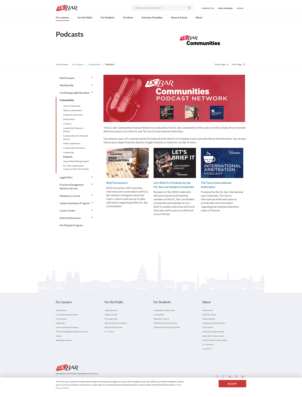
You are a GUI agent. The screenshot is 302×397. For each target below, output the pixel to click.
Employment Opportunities (213, 331)
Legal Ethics (66, 177)
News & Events (179, 17)
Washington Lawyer (64, 340)
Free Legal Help (111, 319)
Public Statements (71, 143)
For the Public (85, 17)
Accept (232, 383)
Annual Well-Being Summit (76, 161)
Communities (94, 64)
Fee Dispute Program (71, 225)
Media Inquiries (208, 319)
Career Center (67, 210)
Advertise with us (209, 314)
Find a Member (225, 8)
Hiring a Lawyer (111, 314)
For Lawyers (62, 17)
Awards (59, 336)
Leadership (68, 152)
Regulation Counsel (161, 319)
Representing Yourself (113, 327)
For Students (108, 17)
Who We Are (207, 310)
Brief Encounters (117, 182)
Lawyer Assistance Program (75, 203)
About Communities (72, 110)
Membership (66, 85)
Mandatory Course (70, 195)
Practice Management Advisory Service (72, 331)
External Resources (70, 217)
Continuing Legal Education (74, 92)
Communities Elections (74, 148)
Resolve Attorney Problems (116, 323)
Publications (69, 119)
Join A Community (71, 106)
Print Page (237, 64)
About (198, 17)
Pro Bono (128, 17)
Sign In (240, 8)
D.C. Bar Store (208, 344)
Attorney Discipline (152, 17)
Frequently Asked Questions (213, 323)
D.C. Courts (109, 331)
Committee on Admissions (164, 310)
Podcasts (67, 156)
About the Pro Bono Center (213, 336)
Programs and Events (73, 114)
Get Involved (207, 327)
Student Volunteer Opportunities (166, 327)
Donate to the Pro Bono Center (214, 340)
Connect (67, 123)
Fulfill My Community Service (165, 323)
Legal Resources (111, 310)
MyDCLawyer (67, 77)
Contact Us (208, 8)
